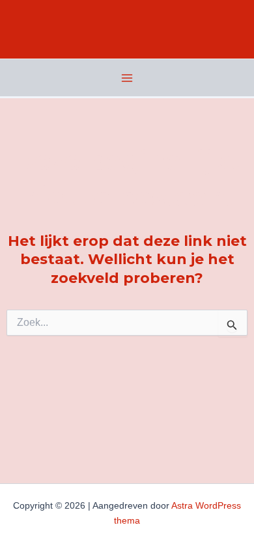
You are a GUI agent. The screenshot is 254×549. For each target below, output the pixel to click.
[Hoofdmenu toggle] (127, 78)
